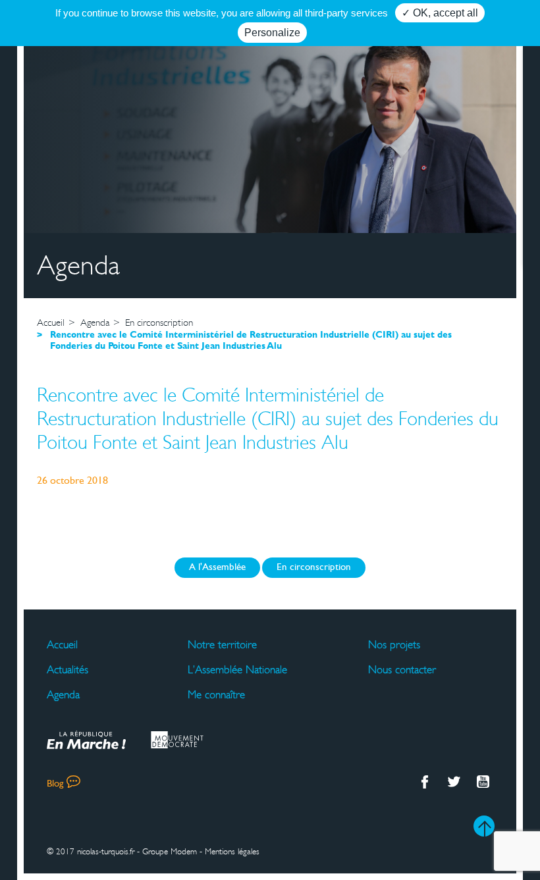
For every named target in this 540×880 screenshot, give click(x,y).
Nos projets (394, 645)
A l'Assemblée (217, 568)
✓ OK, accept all (440, 12)
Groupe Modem (169, 851)
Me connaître (216, 695)
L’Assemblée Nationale (237, 670)
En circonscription (314, 568)
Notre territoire (222, 645)
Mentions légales (232, 851)
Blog (55, 784)
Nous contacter (402, 670)
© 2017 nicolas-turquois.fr (90, 851)
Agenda (63, 695)
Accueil (62, 645)
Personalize (272, 32)
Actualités (67, 670)
